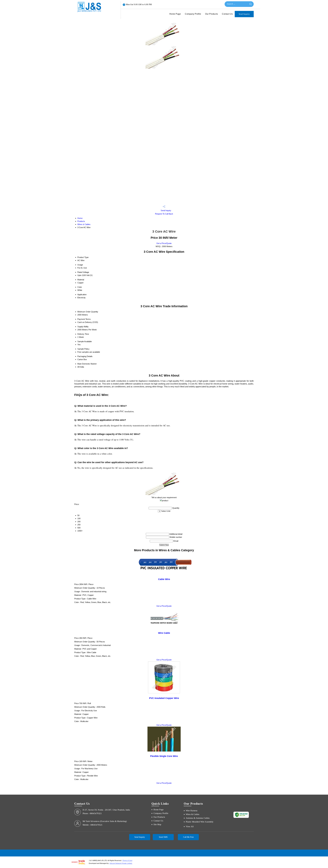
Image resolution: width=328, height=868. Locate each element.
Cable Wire (164, 579)
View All (190, 826)
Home (80, 218)
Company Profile (193, 14)
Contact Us (227, 14)
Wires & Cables (83, 224)
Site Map (157, 824)
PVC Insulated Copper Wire (164, 698)
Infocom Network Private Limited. (121, 863)
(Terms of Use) (127, 860)
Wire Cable (164, 633)
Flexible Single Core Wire (164, 756)
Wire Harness (191, 811)
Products (81, 221)
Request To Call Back (164, 214)
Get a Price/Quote (164, 243)
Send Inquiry (244, 14)
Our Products (211, 14)
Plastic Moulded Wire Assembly (199, 822)
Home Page (175, 14)
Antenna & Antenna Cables (198, 818)
